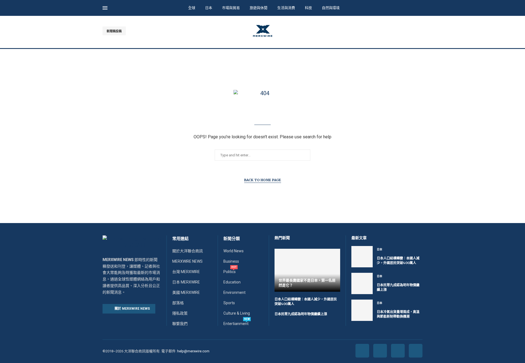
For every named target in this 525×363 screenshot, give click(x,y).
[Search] (419, 8)
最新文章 (359, 238)
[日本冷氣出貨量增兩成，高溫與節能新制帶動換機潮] (362, 310)
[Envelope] (415, 351)
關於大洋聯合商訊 (187, 251)
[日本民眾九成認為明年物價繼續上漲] (362, 283)
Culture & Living (236, 313)
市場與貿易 (231, 8)
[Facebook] (402, 31)
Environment (234, 292)
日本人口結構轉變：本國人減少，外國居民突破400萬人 (398, 260)
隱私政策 (180, 313)
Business (231, 261)
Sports (229, 303)
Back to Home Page (262, 180)
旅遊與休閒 (258, 8)
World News (233, 251)
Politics (229, 272)
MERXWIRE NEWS (187, 261)
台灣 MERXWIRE (186, 272)
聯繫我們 (180, 324)
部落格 (178, 303)
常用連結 (180, 239)
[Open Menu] (105, 7)
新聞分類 (231, 239)
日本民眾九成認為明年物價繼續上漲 (301, 314)
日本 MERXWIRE (186, 282)
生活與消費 (286, 8)
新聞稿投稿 (114, 31)
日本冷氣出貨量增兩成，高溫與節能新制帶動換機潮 (398, 314)
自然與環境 (331, 8)
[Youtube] (414, 31)
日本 (208, 8)
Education (232, 282)
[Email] (420, 31)
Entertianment (236, 324)
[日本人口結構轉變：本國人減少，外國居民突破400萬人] (362, 256)
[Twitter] (408, 31)
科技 (308, 8)
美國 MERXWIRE (186, 292)
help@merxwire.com (193, 351)
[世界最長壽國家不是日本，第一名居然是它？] (307, 270)
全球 (191, 8)
